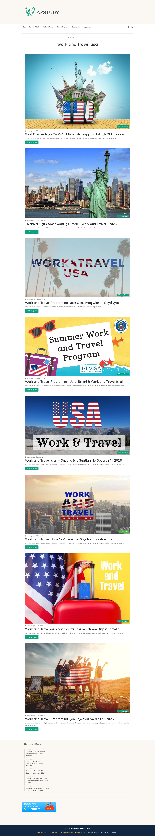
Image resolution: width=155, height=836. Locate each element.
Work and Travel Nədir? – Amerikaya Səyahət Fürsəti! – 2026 (69, 539)
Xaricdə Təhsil (34, 27)
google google (31, 131)
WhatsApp (55, 832)
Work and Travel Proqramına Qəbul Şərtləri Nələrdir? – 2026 (69, 719)
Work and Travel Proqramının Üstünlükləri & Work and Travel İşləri (74, 382)
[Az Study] (42, 11)
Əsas (24, 27)
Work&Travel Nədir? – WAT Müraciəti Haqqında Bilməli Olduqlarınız (74, 134)
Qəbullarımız (76, 27)
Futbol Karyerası (62, 27)
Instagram (78, 832)
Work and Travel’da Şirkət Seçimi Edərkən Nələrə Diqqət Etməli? (72, 629)
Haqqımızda (87, 27)
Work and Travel (48, 27)
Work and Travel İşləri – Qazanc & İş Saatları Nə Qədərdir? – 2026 (73, 460)
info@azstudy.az (67, 832)
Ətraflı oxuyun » (32, 142)
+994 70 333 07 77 (43, 832)
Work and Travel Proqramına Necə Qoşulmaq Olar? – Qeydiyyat (72, 303)
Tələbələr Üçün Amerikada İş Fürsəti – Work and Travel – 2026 (71, 224)
